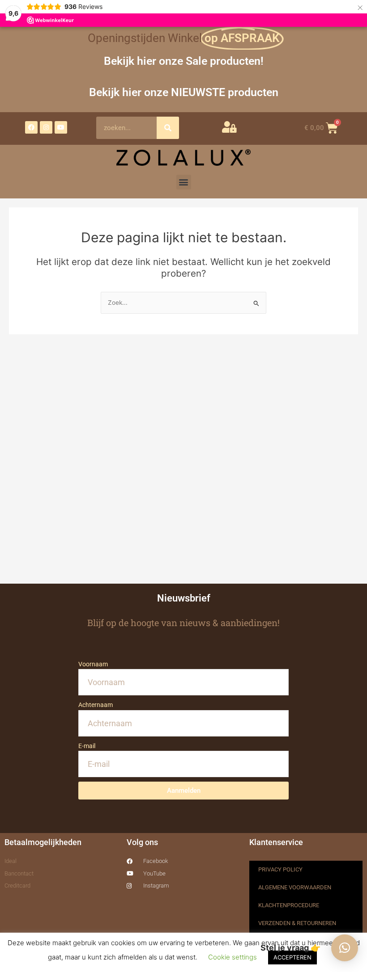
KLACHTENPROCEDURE (288, 905)
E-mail (86, 745)
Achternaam (95, 704)
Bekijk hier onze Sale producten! (184, 61)
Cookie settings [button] (232, 957)
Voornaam (93, 664)
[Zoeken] (168, 128)
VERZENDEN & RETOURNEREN (297, 923)
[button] (183, 182)
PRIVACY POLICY (280, 869)
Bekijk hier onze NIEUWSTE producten (183, 92)
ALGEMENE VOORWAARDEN (294, 887)
